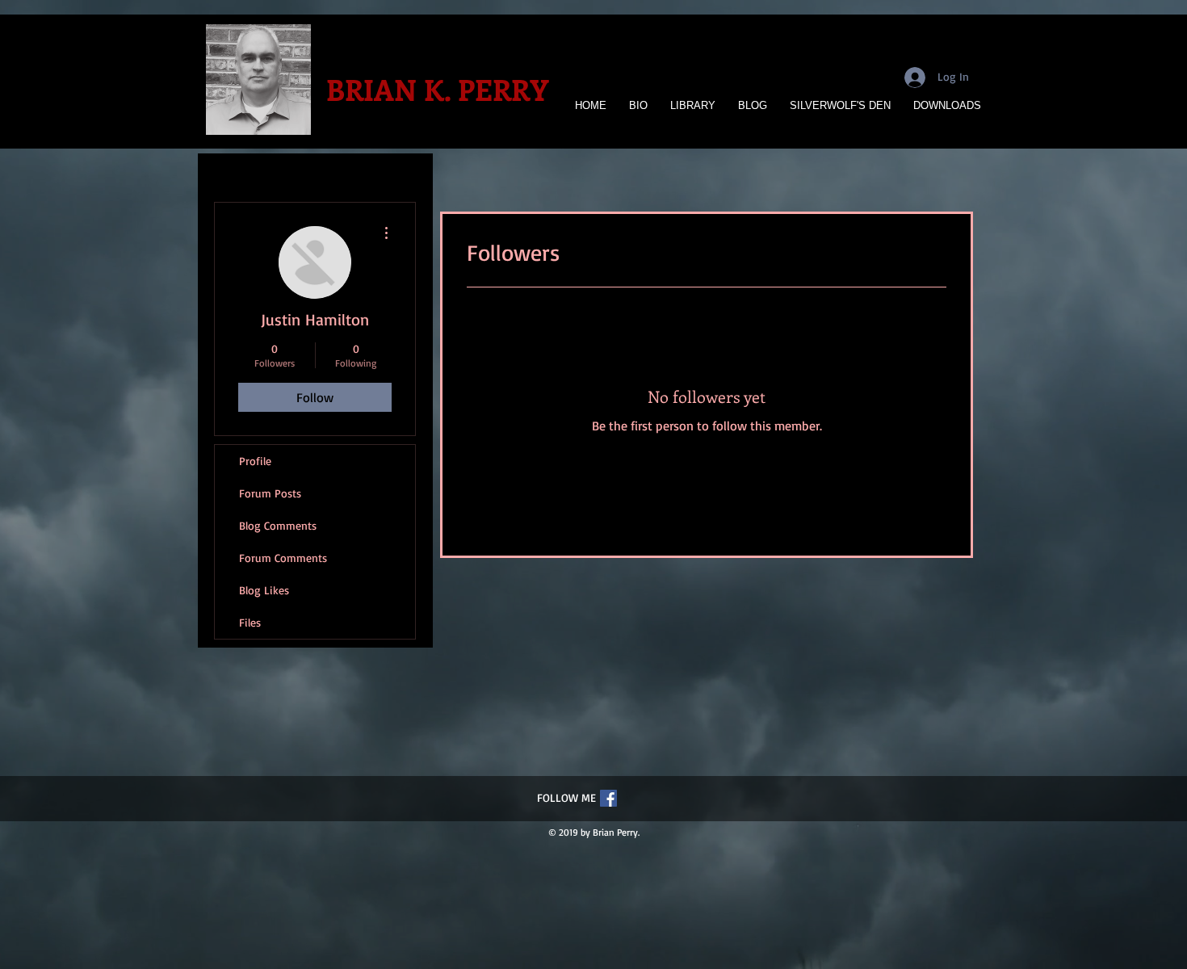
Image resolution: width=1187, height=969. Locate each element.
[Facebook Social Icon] (608, 798)
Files (250, 622)
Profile (255, 461)
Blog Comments (278, 525)
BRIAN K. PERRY (437, 88)
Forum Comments (283, 557)
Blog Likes (264, 590)
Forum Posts (270, 493)
